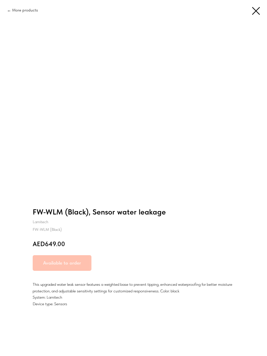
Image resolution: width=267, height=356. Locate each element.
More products (25, 10)
